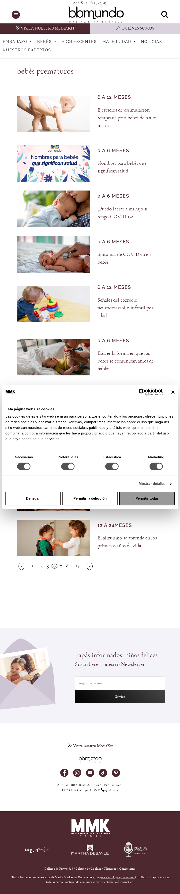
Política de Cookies (88, 868)
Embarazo (16, 42)
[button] (16, 15)
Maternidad (117, 42)
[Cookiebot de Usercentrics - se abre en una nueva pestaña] (142, 392)
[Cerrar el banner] (173, 392)
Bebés (45, 42)
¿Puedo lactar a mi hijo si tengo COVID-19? (122, 212)
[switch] (68, 466)
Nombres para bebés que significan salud (122, 167)
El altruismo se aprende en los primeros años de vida (127, 541)
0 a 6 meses (113, 151)
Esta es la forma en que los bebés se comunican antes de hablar (126, 361)
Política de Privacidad (59, 868)
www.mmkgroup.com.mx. (118, 877)
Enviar (120, 696)
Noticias (151, 42)
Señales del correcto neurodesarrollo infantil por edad (126, 308)
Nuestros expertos (27, 50)
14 (77, 566)
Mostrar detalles (152, 484)
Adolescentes (79, 42)
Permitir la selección (90, 498)
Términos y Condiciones (119, 868)
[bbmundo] (92, 14)
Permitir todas (147, 498)
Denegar (33, 498)
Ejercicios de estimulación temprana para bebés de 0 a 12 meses (127, 118)
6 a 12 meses (114, 97)
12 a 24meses (115, 525)
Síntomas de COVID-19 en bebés (124, 258)
